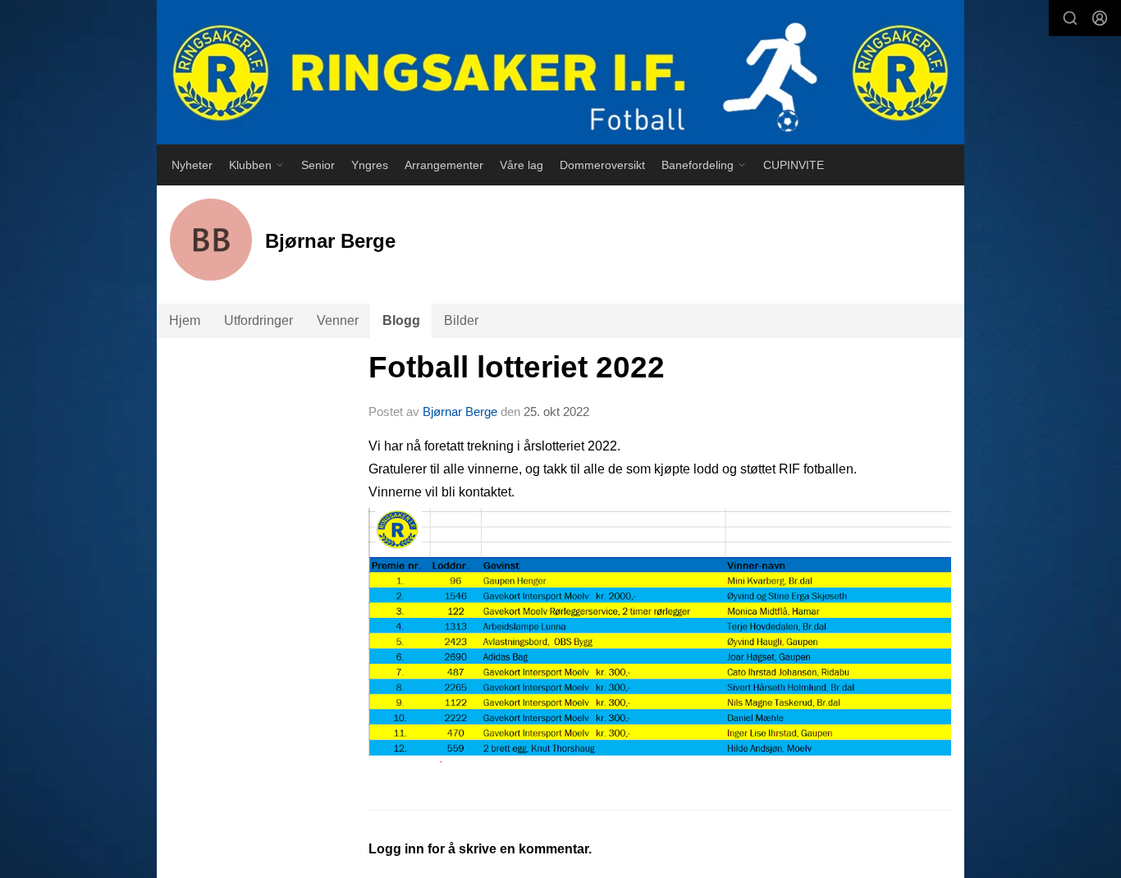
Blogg (401, 320)
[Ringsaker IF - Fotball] (560, 72)
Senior (318, 164)
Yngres (369, 164)
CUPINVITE (793, 164)
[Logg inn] (1099, 18)
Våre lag (521, 164)
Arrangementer (444, 164)
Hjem (184, 320)
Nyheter (192, 164)
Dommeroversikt (602, 164)
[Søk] (1070, 18)
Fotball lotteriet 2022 (516, 367)
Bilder (461, 320)
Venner (338, 320)
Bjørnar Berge (460, 411)
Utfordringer (258, 320)
